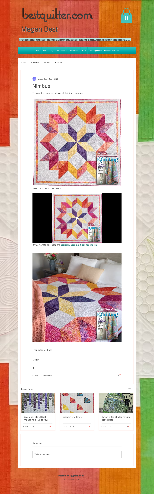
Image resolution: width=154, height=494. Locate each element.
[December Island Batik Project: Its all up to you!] (38, 403)
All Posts (23, 62)
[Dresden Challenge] (77, 403)
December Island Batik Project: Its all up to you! (35, 418)
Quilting (47, 62)
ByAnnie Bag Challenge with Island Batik (116, 418)
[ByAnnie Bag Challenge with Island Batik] (116, 403)
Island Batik (35, 62)
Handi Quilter (59, 62)
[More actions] (120, 78)
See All (131, 388)
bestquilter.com (57, 13)
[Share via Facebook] (33, 368)
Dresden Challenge (72, 416)
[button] (126, 15)
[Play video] (77, 218)
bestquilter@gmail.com (71, 475)
